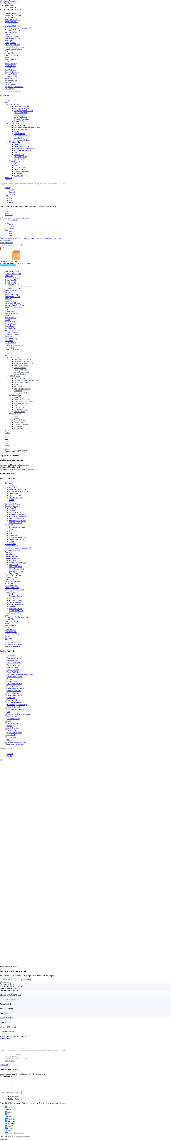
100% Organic (14, 123)
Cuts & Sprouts (15, 560)
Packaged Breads (15, 523)
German (12, 194)
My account (8, 211)
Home (7, 100)
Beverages (8, 41)
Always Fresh (14, 104)
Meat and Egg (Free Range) (15, 47)
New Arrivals (10, 89)
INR (11, 200)
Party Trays (13, 573)
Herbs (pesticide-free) (12, 45)
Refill (7, 57)
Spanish (12, 192)
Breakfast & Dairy (11, 36)
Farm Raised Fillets (16, 604)
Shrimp (12, 607)
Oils (6, 51)
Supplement (9, 82)
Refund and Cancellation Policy (16, 1059)
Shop (6, 102)
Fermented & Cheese (12, 30)
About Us (8, 178)
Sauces (7, 62)
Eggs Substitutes (15, 531)
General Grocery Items (13, 15)
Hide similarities (13, 1097)
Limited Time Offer (12, 588)
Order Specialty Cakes (17, 521)
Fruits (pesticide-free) (12, 38)
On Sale (10, 756)
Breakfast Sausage (16, 596)
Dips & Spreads (10, 24)
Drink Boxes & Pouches (18, 489)
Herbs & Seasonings (16, 569)
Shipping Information (12, 1056)
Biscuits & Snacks (11, 74)
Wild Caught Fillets (16, 611)
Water (11, 500)
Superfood (8, 78)
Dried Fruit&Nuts (20, 117)
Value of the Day (11, 80)
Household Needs (11, 586)
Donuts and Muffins (16, 519)
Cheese (12, 529)
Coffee (11, 485)
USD (6, 196)
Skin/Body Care (11, 70)
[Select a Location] (6, 1076)
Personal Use (9, 53)
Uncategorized (10, 642)
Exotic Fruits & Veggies (18, 563)
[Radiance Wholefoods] (9, 1)
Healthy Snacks (10, 43)
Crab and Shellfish (16, 600)
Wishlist (7, 213)
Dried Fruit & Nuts (12, 26)
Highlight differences (15, 1099)
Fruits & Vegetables (12, 13)
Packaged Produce (16, 571)
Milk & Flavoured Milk (18, 537)
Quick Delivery (15, 161)
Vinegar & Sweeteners (13, 91)
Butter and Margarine (17, 527)
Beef (11, 594)
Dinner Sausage (15, 602)
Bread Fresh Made (11, 22)
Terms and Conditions (13, 1054)
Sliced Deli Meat (15, 609)
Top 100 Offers (10, 85)
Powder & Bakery (11, 55)
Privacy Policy (10, 1061)
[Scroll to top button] (166, 1135)
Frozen (7, 34)
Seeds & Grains (10, 66)
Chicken (12, 598)
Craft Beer (13, 487)
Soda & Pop (13, 493)
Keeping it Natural (16, 142)
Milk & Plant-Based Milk (18, 491)
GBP (11, 202)
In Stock (10, 754)
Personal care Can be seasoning (16, 617)
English (7, 188)
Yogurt (11, 542)
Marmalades (13, 535)
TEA (6, 640)
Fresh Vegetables (15, 567)
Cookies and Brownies (17, 516)
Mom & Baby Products (13, 49)
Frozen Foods (10, 68)
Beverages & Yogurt (12, 20)
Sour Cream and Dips (17, 539)
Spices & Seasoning (12, 72)
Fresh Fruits (13, 565)
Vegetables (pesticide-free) (14, 87)
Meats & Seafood (11, 32)
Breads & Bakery (11, 64)
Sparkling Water (15, 495)
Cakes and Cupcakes (17, 514)
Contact (7, 180)
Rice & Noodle (10, 59)
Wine (11, 502)
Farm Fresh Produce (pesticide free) (18, 28)
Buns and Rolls (15, 512)
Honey (11, 533)
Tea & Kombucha (15, 498)
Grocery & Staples (11, 76)
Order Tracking (9, 215)
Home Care (9, 18)
